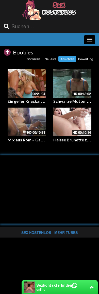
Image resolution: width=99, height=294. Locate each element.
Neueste (50, 59)
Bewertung (85, 59)
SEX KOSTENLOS (36, 232)
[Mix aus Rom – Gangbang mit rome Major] (27, 122)
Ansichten (67, 59)
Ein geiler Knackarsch (27, 101)
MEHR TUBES (66, 232)
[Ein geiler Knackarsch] (27, 83)
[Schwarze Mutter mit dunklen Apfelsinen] (72, 83)
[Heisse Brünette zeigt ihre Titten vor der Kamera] (72, 122)
